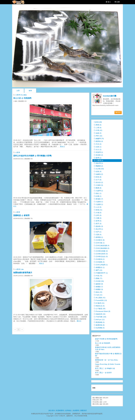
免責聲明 (76, 410)
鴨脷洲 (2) (99, 166)
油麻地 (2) (99, 174)
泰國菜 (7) (99, 287)
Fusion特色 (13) (101, 300)
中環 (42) (98, 130)
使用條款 (68, 410)
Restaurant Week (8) (102, 311)
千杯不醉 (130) (100, 317)
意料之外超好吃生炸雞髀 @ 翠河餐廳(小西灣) (32, 156)
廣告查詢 (51, 410)
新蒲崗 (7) (99, 199)
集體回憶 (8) (100, 325)
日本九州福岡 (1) (101, 265)
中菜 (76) (98, 276)
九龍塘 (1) (99, 204)
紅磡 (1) (98, 196)
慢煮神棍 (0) (100, 322)
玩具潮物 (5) (100, 328)
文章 (18, 90)
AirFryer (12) (100, 319)
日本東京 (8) (100, 240)
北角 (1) (98, 147)
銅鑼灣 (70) (99, 138)
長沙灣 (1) (99, 229)
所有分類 (98, 122)
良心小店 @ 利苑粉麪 (22, 98)
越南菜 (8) (99, 284)
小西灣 (17, 95)
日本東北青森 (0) (101, 251)
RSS (118, 112)
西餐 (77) (98, 278)
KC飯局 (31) (99, 303)
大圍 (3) (98, 218)
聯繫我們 (83, 410)
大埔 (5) (98, 212)
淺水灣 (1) (99, 163)
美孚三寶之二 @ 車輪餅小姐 (105, 368)
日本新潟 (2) (100, 259)
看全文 (62, 146)
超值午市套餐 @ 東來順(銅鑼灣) (106, 339)
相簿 (30, 90)
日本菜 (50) (99, 281)
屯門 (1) (98, 232)
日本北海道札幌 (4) (102, 245)
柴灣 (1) (98, 158)
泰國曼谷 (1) (100, 267)
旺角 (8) (98, 177)
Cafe (22, 269)
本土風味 (23, 95)
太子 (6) (98, 180)
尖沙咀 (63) (99, 169)
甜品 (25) (98, 292)
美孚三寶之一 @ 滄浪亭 (103, 372)
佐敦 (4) (98, 171)
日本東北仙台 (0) (101, 256)
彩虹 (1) (98, 193)
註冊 (118, 2)
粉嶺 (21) (98, 210)
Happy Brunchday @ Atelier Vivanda (107, 364)
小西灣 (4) (99, 160)
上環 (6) (98, 127)
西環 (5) (98, 125)
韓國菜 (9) (99, 289)
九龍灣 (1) (99, 191)
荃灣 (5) (98, 221)
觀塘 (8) (98, 188)
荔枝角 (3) (99, 226)
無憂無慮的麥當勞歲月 (22, 272)
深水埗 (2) (99, 182)
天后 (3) (98, 144)
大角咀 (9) (99, 185)
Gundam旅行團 (109, 96)
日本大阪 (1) (100, 243)
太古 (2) (98, 149)
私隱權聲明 (60, 410)
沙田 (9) (98, 215)
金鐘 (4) (98, 133)
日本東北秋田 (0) (101, 254)
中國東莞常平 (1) (101, 273)
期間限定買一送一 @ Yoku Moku (106, 360)
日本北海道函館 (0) (102, 248)
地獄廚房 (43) (100, 314)
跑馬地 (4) (99, 141)
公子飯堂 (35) (100, 308)
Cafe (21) (98, 295)
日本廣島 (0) (100, 262)
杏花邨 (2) (99, 155)
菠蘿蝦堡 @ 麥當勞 (21, 215)
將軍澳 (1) (99, 237)
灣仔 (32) (98, 136)
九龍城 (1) (99, 202)
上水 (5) (98, 207)
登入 (109, 2)
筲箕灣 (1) (99, 152)
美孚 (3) (98, 223)
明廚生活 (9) (100, 306)
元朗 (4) (98, 234)
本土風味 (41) (100, 297)
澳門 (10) (98, 270)
